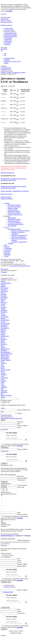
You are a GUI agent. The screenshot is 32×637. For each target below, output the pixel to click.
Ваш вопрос (21, 613)
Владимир (4, 326)
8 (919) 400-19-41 (6, 67)
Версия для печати (6, 194)
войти (2, 420)
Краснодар (4, 344)
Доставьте (4, 272)
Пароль (20, 413)
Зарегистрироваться (7, 416)
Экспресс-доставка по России (20, 230)
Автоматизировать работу (16, 224)
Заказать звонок (9, 585)
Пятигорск (4, 302)
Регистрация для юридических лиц (11, 418)
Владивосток (5, 325)
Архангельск (5, 316)
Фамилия (20, 422)
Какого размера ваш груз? (8, 494)
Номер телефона (22, 425)
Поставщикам (12, 226)
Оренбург (4, 363)
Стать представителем (14, 222)
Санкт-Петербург (6, 283)
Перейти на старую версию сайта (11, 259)
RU (2, 50)
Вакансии (7, 251)
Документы (7, 42)
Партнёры (7, 254)
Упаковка (11, 243)
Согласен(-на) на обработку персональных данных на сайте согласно (15, 444)
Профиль (7, 60)
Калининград (5, 336)
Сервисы (7, 203)
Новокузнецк (5, 355)
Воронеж (3, 294)
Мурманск (4, 350)
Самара (3, 373)
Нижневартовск (5, 352)
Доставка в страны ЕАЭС (19, 242)
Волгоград (4, 289)
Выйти (6, 63)
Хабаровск (4, 390)
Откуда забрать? (22, 485)
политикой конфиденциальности (20, 265)
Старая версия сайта (10, 33)
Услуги (6, 227)
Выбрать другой (8, 278)
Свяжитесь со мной (7, 71)
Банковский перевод (14, 211)
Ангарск (3, 315)
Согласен (3, 14)
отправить (4, 463)
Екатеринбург (5, 328)
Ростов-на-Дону (5, 369)
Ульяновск (4, 387)
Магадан (3, 299)
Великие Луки (5, 323)
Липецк (3, 347)
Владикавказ (4, 288)
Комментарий (22, 566)
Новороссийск (5, 357)
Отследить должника (14, 213)
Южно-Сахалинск (6, 395)
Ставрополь (4, 377)
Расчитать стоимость (14, 205)
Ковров (3, 342)
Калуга (3, 337)
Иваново (3, 329)
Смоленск (4, 374)
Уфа (2, 389)
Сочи (2, 376)
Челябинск (4, 49)
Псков (2, 368)
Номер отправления (24, 540)
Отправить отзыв (6, 582)
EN (5, 55)
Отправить (4, 482)
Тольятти (3, 381)
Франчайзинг (8, 38)
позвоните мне (5, 607)
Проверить (4, 545)
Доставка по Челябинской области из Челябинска (19, 236)
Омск (2, 361)
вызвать (3, 523)
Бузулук (3, 321)
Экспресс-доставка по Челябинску (18, 233)
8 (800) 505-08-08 (6, 197)
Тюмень (3, 385)
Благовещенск (5, 320)
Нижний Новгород (6, 353)
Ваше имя (20, 476)
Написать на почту (10, 587)
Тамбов (3, 308)
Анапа (3, 313)
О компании (8, 39)
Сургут (3, 305)
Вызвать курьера (13, 208)
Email (19, 427)
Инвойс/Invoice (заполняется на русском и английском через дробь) (13, 179)
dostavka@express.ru (7, 198)
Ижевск (3, 331)
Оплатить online (9, 30)
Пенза (2, 300)
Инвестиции (8, 41)
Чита (2, 394)
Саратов (3, 304)
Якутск (3, 397)
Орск (2, 365)
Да (1, 278)
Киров (3, 341)
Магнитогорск (5, 349)
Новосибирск (5, 358)
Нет (4, 408)
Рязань (3, 371)
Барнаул (3, 318)
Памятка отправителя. (7, 172)
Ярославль (4, 312)
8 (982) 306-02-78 (6, 69)
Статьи (6, 256)
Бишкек (3, 286)
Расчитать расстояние (14, 206)
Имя (19, 423)
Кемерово (4, 339)
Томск (2, 382)
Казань (3, 334)
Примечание (21, 480)
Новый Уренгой (5, 360)
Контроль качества (10, 31)
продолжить (4, 447)
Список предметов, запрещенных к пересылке (15, 191)
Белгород (3, 284)
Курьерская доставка (10, 34)
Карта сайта (4, 269)
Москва (3, 281)
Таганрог (3, 307)
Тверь (2, 379)
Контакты (7, 44)
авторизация (4, 429)
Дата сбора (21, 487)
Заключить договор (14, 221)
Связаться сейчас (8, 592)
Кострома (3, 296)
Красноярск (4, 297)
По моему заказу (8, 555)
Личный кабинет (9, 58)
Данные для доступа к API (12, 61)
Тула (2, 384)
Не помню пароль (6, 415)
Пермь (3, 366)
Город (19, 560)
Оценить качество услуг (15, 214)
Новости (7, 246)
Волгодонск (4, 291)
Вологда (3, 292)
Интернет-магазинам (10, 36)
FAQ (5, 245)
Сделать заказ (8, 28)
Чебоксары (4, 392)
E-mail (19, 562)
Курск (2, 345)
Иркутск (3, 333)
